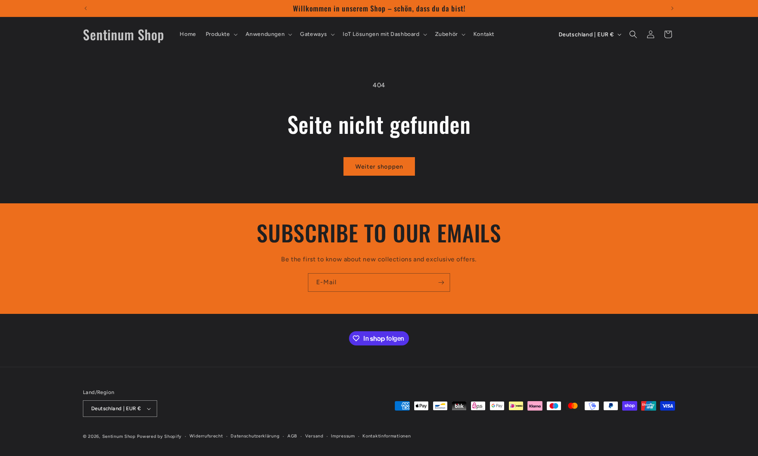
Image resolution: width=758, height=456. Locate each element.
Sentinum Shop (119, 436)
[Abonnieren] (441, 282)
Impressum (343, 436)
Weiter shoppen (379, 166)
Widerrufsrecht (206, 436)
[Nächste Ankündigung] (672, 8)
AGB (292, 436)
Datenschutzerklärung (255, 436)
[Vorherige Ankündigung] (85, 8)
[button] (221, 34)
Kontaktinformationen (386, 436)
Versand (314, 436)
